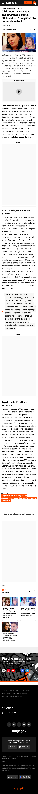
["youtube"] (13, 670)
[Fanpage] (19, 731)
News (3, 585)
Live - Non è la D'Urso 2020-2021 (12, 8)
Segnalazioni (14, 690)
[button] (34, 29)
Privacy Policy (25, 690)
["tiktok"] (4, 670)
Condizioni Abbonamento (21, 693)
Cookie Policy (6, 693)
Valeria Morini (11, 29)
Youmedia (5, 690)
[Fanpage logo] (11, 3)
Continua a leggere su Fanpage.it (19, 514)
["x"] (18, 670)
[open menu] (2, 3)
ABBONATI (28, 2)
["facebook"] (22, 670)
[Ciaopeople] (19, 788)
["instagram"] (8, 670)
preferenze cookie (16, 697)
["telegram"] (27, 670)
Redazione (5, 697)
